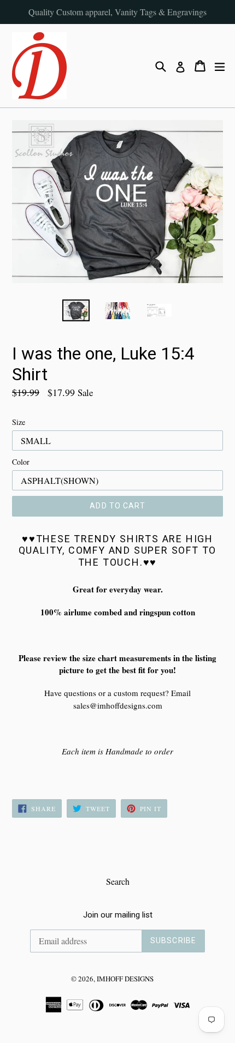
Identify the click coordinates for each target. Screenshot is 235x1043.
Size (18, 422)
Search (118, 881)
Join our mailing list (117, 915)
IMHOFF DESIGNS (125, 979)
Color (21, 462)
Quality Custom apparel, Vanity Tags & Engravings (117, 11)
